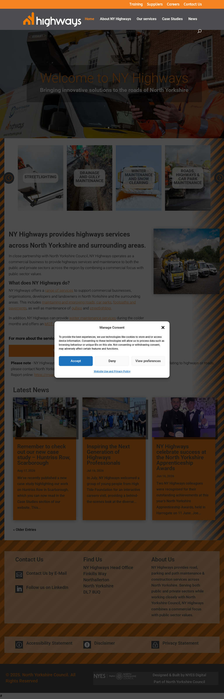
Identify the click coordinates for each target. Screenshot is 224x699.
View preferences (148, 361)
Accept (76, 361)
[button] (163, 327)
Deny (112, 361)
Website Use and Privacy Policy (112, 371)
